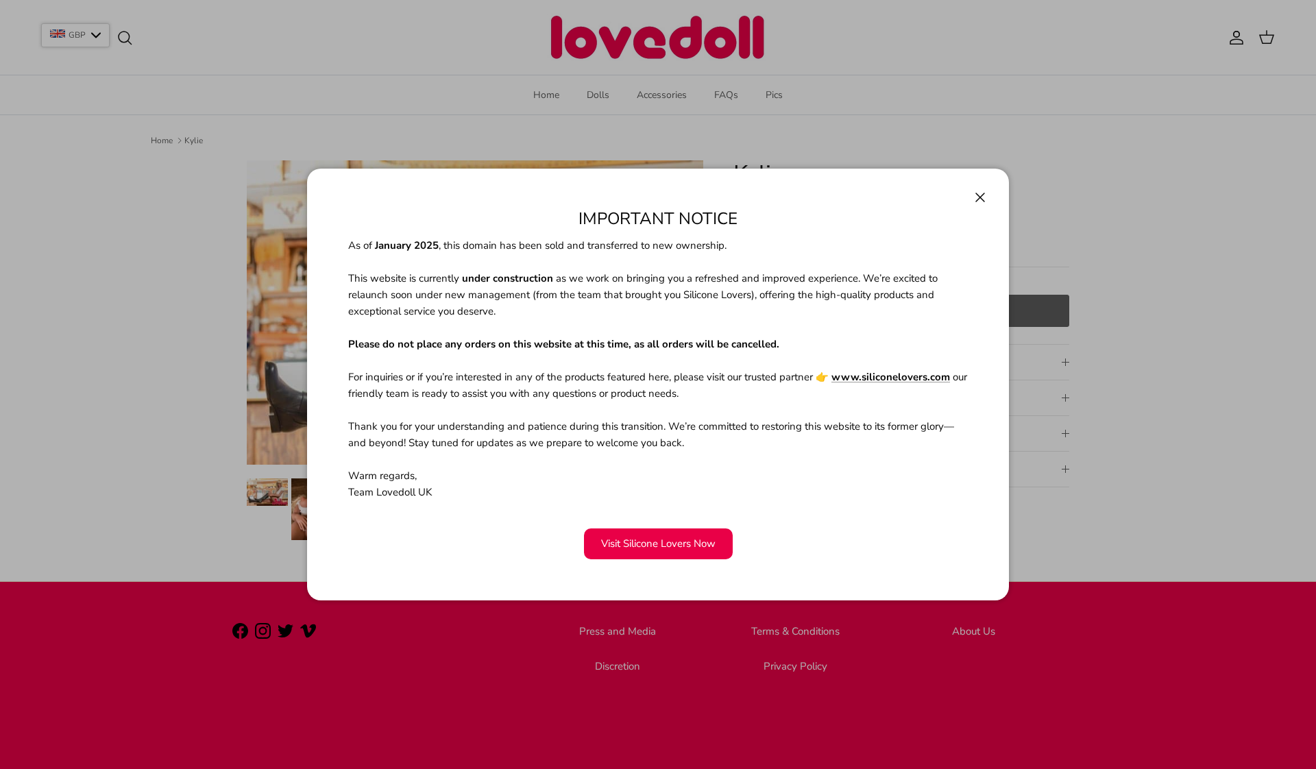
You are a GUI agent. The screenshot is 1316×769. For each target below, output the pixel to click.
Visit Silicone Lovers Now (658, 543)
